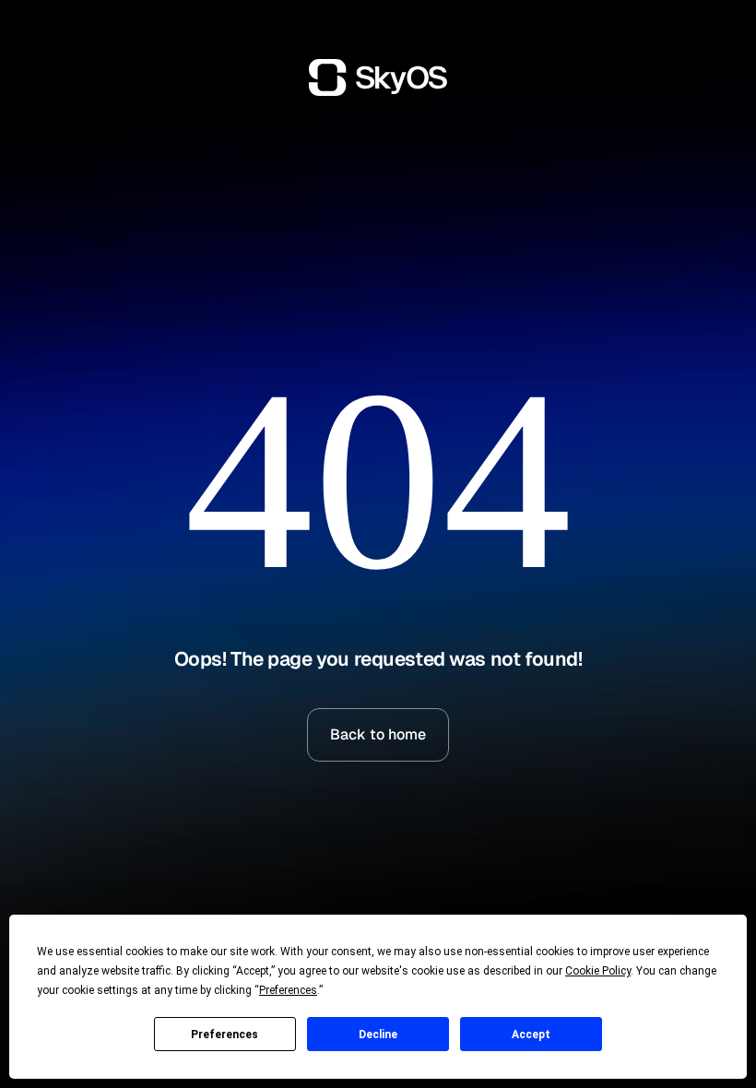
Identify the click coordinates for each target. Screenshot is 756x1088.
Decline (378, 1034)
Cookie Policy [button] (598, 970)
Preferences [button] (288, 990)
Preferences (224, 1034)
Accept (531, 1034)
